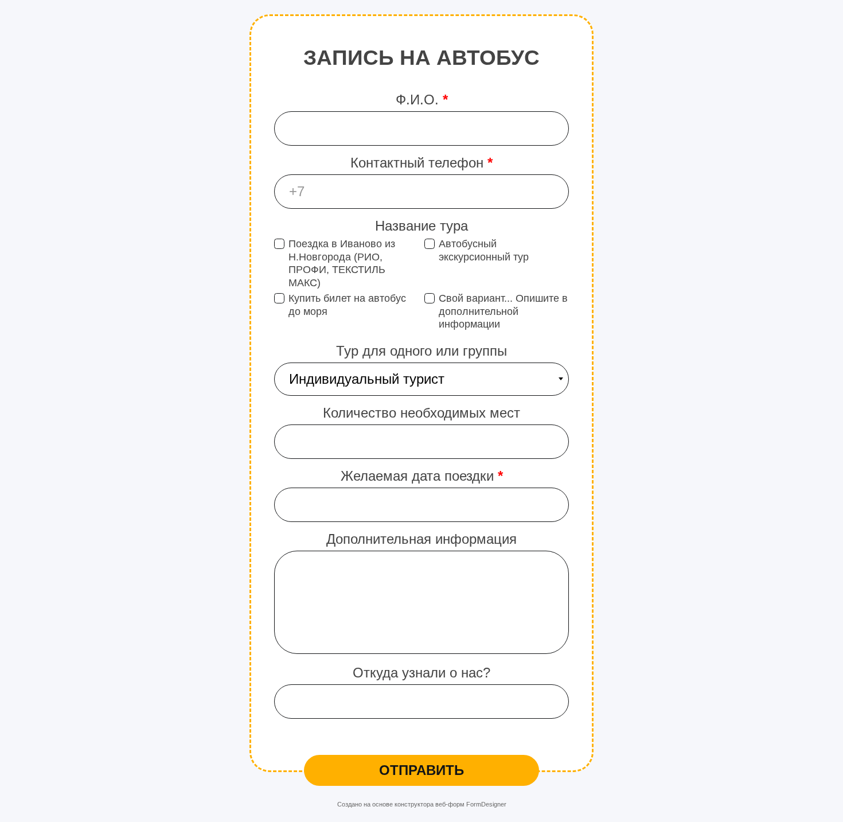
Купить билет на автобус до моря (347, 305)
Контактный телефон (421, 162)
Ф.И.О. (422, 99)
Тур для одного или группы (421, 351)
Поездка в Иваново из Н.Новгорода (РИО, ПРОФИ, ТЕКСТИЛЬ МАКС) (341, 263)
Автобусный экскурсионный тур (484, 250)
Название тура (421, 225)
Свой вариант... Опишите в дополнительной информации (503, 311)
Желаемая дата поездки (422, 476)
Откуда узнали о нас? (421, 672)
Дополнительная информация (421, 539)
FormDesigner (486, 804)
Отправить (421, 770)
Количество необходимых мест (421, 412)
